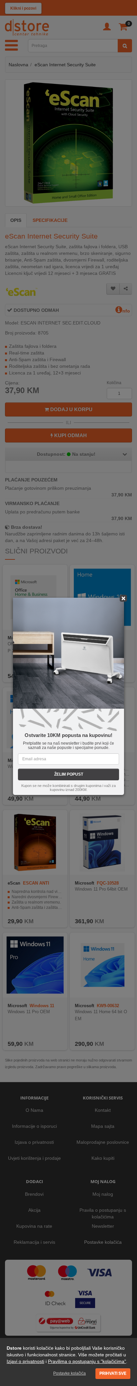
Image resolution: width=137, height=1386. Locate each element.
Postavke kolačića (69, 1373)
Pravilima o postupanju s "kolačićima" (87, 1361)
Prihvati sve (112, 1373)
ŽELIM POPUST (68, 774)
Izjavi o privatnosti (25, 1361)
